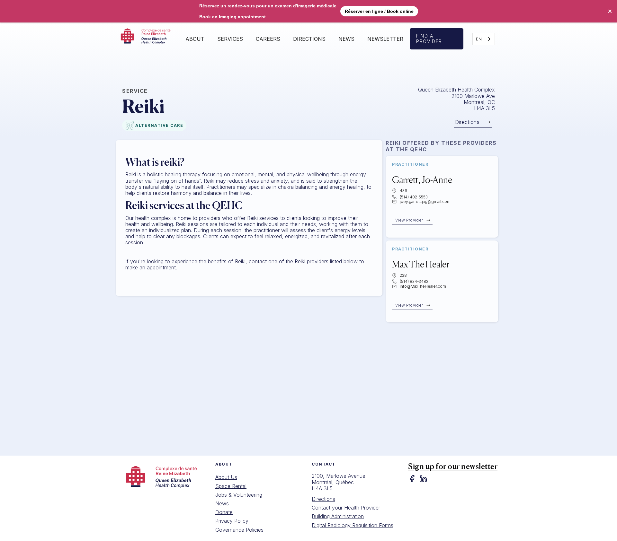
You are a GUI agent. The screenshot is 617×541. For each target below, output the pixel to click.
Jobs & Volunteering (238, 495)
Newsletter (385, 39)
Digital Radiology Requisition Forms (352, 525)
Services (230, 39)
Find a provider (429, 38)
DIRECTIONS (309, 39)
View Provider (409, 220)
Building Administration (338, 516)
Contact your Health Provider (346, 507)
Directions (467, 122)
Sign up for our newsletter (452, 466)
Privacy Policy (231, 521)
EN (479, 38)
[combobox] (483, 39)
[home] (147, 39)
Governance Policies (239, 530)
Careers (268, 39)
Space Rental (230, 486)
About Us (226, 477)
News (346, 39)
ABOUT (194, 39)
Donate (224, 512)
